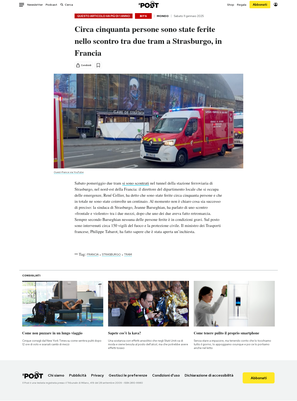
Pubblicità (77, 375)
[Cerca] (61, 4)
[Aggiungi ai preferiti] (98, 65)
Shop (230, 4)
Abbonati (260, 4)
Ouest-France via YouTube (69, 172)
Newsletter (35, 4)
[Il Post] (148, 4)
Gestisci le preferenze (128, 375)
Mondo (163, 16)
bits (143, 16)
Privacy (97, 375)
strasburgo (111, 254)
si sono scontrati (135, 183)
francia (93, 254)
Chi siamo (56, 375)
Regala (241, 4)
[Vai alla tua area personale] (276, 4)
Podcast (51, 4)
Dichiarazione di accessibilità (209, 375)
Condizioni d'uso (166, 375)
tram (128, 254)
